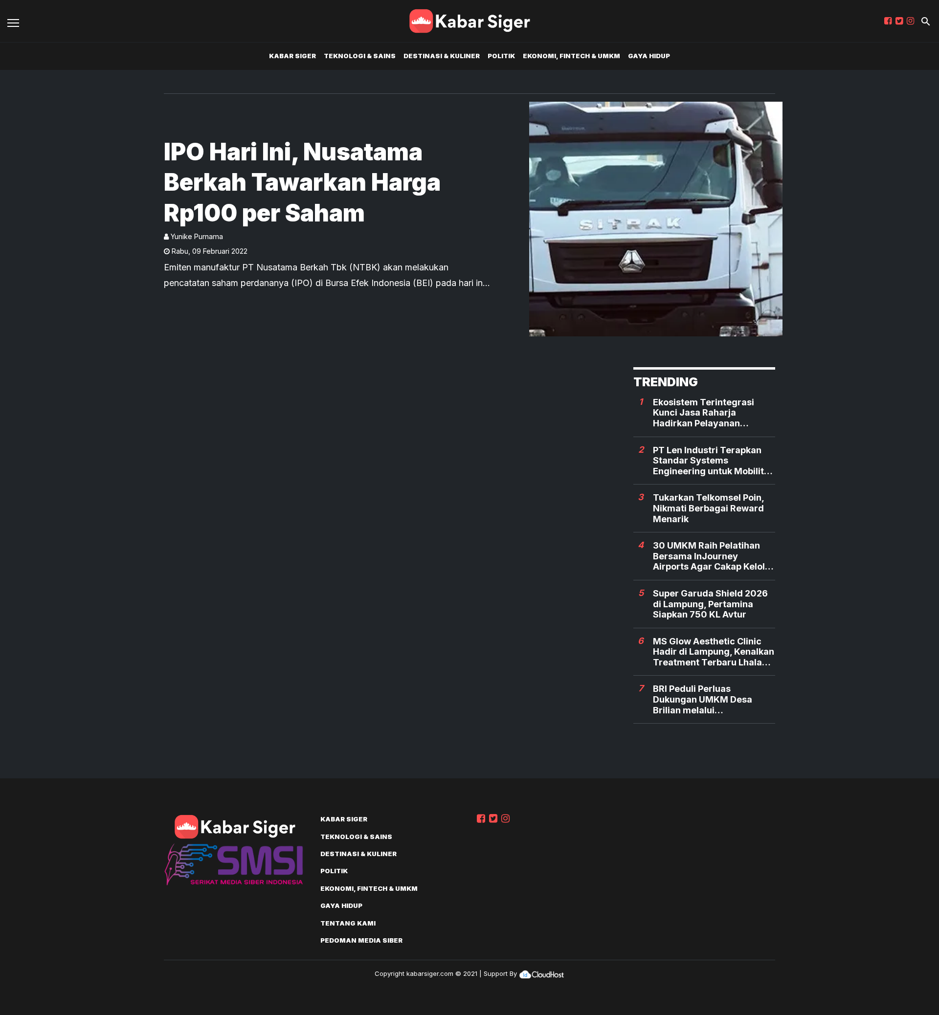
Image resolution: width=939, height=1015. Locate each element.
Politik (501, 56)
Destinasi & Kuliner (441, 56)
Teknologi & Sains (360, 56)
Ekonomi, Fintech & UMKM (571, 56)
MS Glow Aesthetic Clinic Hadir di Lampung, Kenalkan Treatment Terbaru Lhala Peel (713, 652)
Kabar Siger (292, 56)
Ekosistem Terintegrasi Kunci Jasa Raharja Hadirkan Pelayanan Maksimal (703, 413)
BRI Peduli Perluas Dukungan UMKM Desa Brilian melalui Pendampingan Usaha (702, 699)
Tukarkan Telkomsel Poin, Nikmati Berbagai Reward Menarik (708, 508)
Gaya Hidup (649, 56)
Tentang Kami (348, 923)
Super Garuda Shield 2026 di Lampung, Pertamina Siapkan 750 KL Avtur (710, 603)
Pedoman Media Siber (361, 940)
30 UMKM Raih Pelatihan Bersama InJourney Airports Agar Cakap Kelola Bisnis (711, 556)
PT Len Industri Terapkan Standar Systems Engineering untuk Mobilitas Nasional (713, 461)
